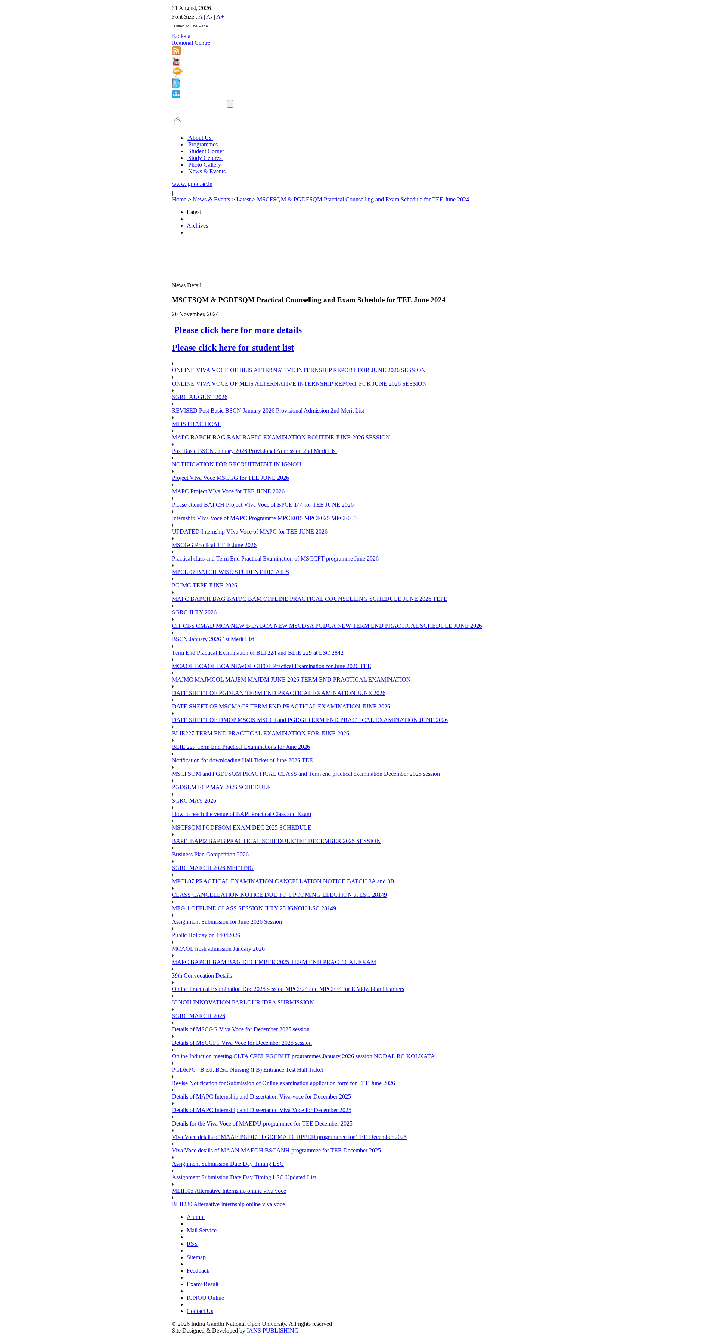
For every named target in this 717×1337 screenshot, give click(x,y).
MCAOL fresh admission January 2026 (218, 948)
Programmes (203, 144)
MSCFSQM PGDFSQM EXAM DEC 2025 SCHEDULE (241, 827)
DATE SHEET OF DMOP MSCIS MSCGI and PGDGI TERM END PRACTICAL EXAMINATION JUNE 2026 (310, 720)
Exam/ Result (202, 1284)
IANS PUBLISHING (273, 1330)
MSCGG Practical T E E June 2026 (214, 545)
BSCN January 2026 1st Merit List (213, 639)
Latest (243, 199)
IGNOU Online (205, 1297)
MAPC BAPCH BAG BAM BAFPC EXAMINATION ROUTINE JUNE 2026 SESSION (281, 437)
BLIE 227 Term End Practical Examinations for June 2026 (241, 747)
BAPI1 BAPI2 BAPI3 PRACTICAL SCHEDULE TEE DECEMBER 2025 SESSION (276, 841)
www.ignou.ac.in (192, 184)
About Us (200, 138)
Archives (197, 225)
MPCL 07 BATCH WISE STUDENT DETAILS (230, 572)
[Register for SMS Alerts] (177, 75)
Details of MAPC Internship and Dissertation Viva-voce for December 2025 (261, 1096)
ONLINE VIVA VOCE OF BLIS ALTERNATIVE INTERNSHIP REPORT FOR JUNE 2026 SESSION (299, 370)
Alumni (196, 1217)
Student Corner (206, 151)
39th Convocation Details (202, 975)
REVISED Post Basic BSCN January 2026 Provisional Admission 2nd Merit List (268, 410)
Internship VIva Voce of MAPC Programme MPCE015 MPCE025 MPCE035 (264, 518)
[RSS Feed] (176, 53)
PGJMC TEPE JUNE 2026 (204, 585)
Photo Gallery (205, 164)
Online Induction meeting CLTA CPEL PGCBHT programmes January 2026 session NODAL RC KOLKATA (303, 1056)
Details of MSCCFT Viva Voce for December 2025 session (242, 1043)
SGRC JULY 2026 (194, 612)
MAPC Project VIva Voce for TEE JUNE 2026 (228, 491)
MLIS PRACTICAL (196, 424)
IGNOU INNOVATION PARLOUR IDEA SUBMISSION (243, 1002)
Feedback (198, 1270)
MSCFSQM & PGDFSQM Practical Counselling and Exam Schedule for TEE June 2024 (363, 199)
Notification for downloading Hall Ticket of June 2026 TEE (242, 760)
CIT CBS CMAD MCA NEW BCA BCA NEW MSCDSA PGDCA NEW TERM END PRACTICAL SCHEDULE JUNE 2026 (327, 626)
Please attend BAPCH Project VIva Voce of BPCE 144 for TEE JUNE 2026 (263, 504)
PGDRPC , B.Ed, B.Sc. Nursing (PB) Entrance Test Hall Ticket (247, 1069)
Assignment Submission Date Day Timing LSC (228, 1164)
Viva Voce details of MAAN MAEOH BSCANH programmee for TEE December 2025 (276, 1150)
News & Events (207, 171)
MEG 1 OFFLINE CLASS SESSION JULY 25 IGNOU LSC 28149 (254, 908)
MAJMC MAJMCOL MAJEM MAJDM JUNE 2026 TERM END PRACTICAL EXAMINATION (291, 679)
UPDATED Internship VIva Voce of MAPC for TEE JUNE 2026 (250, 531)
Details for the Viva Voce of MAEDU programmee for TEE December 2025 (262, 1123)
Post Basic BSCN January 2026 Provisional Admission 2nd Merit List (254, 451)
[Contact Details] (176, 86)
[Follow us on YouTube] (176, 64)
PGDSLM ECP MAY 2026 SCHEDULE (221, 787)
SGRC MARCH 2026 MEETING (213, 868)
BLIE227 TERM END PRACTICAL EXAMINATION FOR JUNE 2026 (260, 733)
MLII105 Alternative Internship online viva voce (229, 1191)
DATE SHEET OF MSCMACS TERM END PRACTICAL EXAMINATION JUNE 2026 (281, 706)
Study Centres (205, 158)
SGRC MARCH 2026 (198, 1016)
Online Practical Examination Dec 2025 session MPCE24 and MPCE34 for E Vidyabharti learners (288, 989)
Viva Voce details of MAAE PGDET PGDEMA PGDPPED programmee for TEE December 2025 (289, 1137)
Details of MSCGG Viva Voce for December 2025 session (241, 1029)
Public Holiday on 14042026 (206, 935)
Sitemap (196, 1257)
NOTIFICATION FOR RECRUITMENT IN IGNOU (236, 464)
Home (179, 199)
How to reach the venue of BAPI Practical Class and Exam (241, 814)
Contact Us (200, 1311)
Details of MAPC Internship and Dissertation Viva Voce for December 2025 (261, 1110)
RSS (192, 1244)
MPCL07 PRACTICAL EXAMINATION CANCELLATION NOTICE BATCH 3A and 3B (283, 881)
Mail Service (202, 1230)
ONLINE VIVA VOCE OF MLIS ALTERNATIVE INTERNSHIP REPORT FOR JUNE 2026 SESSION (299, 383)
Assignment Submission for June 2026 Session (227, 921)
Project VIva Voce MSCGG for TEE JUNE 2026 (230, 478)
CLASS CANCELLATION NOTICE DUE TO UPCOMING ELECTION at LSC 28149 (279, 895)
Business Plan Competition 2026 (210, 854)
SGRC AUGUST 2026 (199, 397)
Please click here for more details (238, 330)
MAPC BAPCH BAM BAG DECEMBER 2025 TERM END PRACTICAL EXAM (274, 962)
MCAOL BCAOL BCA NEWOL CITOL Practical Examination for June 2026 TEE (271, 666)
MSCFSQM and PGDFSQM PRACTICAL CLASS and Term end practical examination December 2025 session (306, 774)
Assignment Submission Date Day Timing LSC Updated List (244, 1177)
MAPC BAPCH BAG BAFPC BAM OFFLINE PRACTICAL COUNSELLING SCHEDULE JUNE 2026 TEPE (309, 599)
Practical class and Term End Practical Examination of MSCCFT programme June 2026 (275, 558)
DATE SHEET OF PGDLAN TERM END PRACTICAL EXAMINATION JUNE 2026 (278, 693)
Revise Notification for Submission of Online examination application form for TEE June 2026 (283, 1083)
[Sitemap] (176, 96)
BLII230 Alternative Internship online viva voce (228, 1204)
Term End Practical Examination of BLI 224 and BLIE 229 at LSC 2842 (258, 652)
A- (209, 16)
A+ (220, 16)
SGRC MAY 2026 (194, 800)
